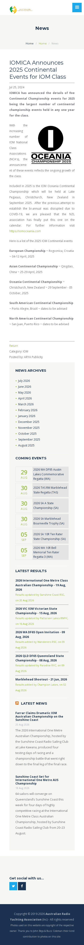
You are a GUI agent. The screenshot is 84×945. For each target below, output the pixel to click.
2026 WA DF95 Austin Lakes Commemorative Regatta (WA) (48, 474)
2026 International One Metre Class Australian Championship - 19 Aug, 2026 (41, 584)
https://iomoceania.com (25, 231)
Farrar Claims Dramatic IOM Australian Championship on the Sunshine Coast (39, 716)
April (25, 398)
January (26, 416)
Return (13, 346)
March (26, 404)
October (27, 434)
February (27, 410)
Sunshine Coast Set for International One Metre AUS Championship (36, 780)
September (29, 439)
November (29, 428)
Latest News (34, 703)
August (26, 445)
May (24, 392)
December (28, 422)
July (24, 381)
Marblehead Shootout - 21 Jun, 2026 (41, 679)
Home (30, 43)
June (24, 387)
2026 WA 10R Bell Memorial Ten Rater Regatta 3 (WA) (46, 552)
